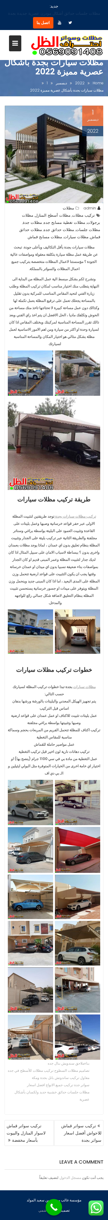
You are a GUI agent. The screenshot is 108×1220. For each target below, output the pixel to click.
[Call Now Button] (54, 1207)
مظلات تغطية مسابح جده (64, 215)
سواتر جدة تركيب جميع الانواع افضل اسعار (58, 1077)
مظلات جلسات (88, 222)
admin (89, 201)
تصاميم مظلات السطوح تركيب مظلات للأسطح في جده (48, 1063)
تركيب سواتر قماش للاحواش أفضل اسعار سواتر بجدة (81, 1126)
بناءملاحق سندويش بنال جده (68, 1056)
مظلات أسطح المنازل (52, 208)
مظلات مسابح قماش (45, 230)
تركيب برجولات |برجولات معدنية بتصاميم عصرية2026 (49, 6)
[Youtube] (59, 15)
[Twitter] (70, 15)
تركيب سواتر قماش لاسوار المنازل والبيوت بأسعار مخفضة (26, 1126)
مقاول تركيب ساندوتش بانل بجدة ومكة (60, 1070)
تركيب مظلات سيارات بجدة (75, 509)
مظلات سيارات (76, 230)
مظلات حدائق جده (59, 222)
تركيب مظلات (83, 208)
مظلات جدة (32, 215)
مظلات (68, 201)
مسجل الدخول (70, 1170)
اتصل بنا (43, 15)
